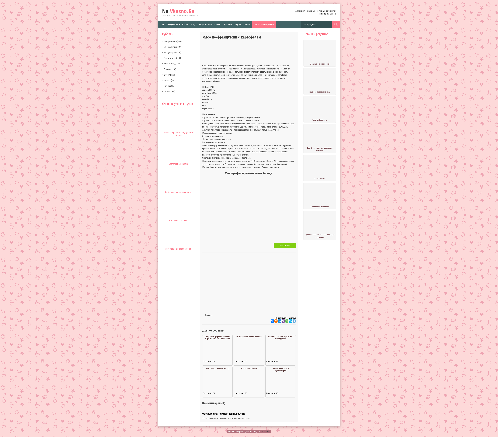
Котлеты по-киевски (178, 164)
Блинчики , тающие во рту (217, 368)
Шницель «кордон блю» (319, 64)
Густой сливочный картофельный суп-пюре (319, 236)
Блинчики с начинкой (319, 207)
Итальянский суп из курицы (249, 336)
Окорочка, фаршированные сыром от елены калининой (217, 337)
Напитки (167, 86)
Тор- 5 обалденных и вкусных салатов (320, 149)
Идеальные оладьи (178, 220)
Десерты (228, 24)
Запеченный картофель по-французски (280, 337)
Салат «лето (319, 178)
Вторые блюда (170, 63)
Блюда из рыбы (205, 24)
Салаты (247, 24)
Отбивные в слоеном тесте (178, 192)
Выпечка (218, 24)
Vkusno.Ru (178, 11)
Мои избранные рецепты (264, 24)
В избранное (284, 245)
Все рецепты (169, 58)
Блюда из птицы (189, 24)
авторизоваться (244, 418)
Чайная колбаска (249, 368)
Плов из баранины (319, 120)
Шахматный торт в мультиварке (280, 369)
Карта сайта (265, 432)
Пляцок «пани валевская (319, 92)
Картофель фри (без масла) (178, 248)
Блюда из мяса (173, 24)
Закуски (237, 24)
